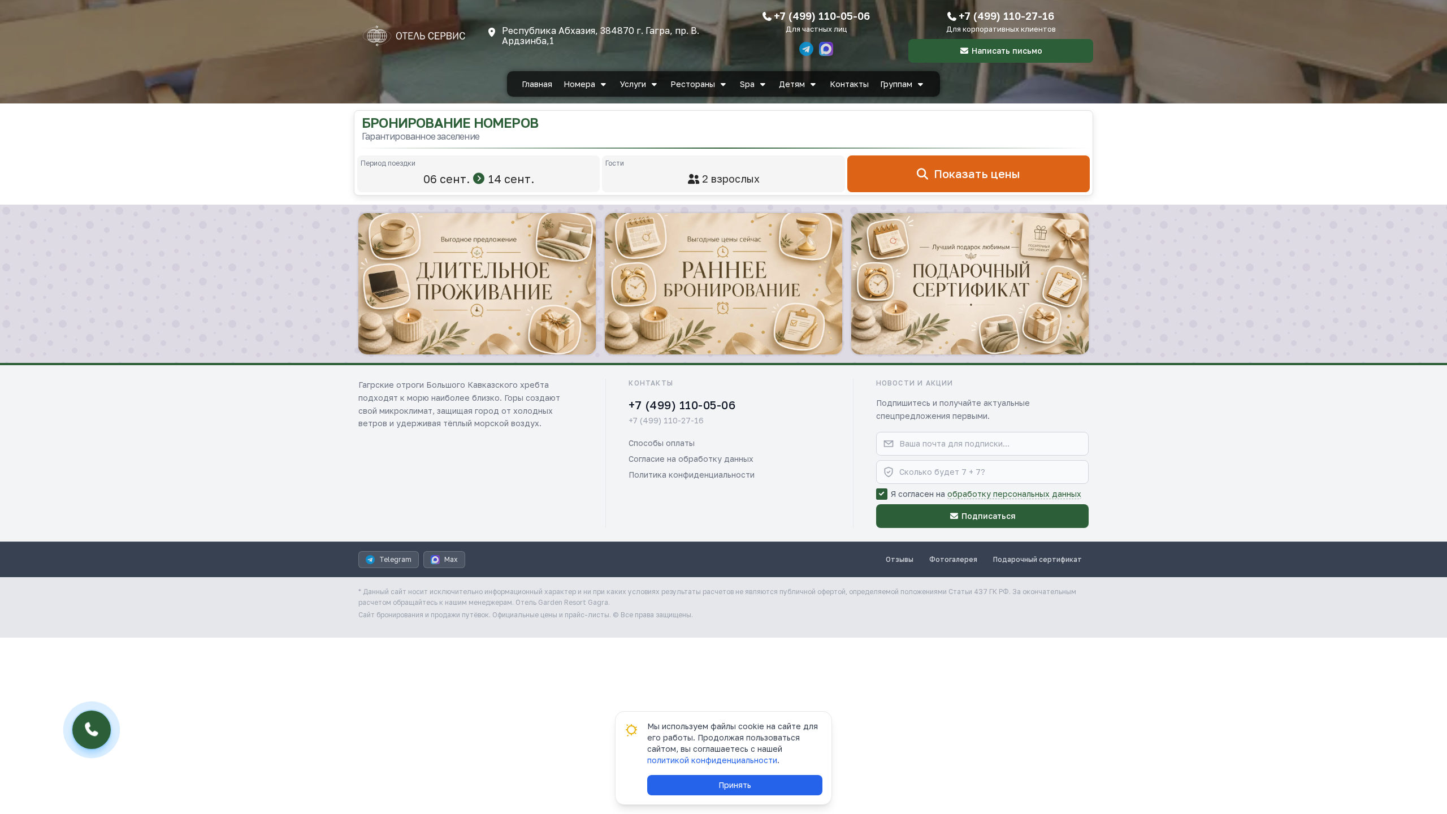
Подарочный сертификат (1037, 559)
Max (451, 559)
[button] (477, 283)
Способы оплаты (662, 443)
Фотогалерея (953, 559)
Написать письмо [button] (1007, 50)
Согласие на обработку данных (691, 459)
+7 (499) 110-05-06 (822, 16)
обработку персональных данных (1014, 494)
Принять (734, 785)
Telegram (395, 559)
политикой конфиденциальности (712, 760)
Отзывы (899, 559)
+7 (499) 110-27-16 (1006, 16)
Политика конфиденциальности (692, 474)
